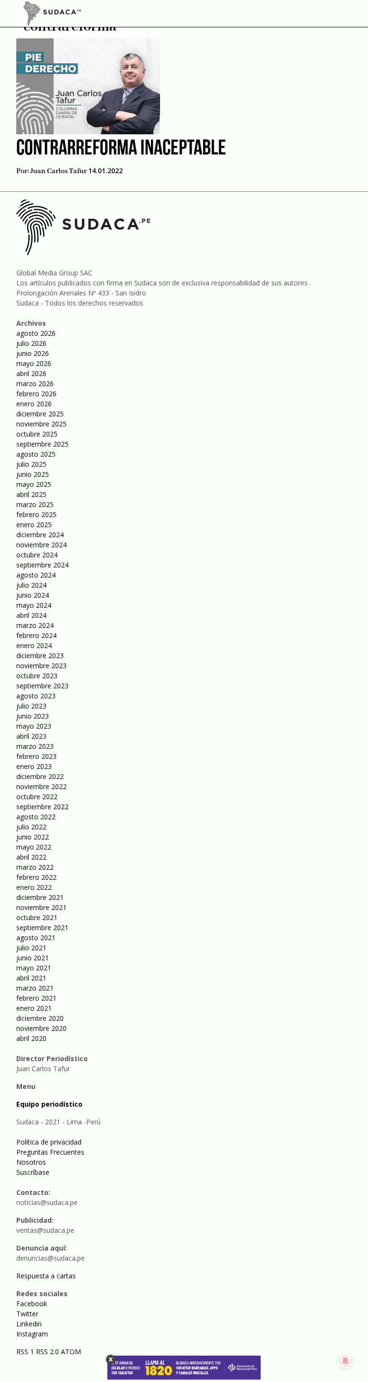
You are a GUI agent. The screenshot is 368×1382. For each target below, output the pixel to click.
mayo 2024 (33, 605)
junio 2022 (32, 836)
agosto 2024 (36, 574)
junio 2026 (32, 353)
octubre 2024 (37, 554)
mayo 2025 (33, 484)
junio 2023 (32, 716)
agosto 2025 (36, 454)
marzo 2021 (35, 987)
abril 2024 (31, 615)
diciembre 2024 (40, 534)
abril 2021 (31, 977)
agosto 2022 (36, 816)
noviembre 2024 (41, 544)
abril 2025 (31, 494)
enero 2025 (34, 524)
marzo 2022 (35, 867)
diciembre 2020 (40, 1018)
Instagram (32, 1333)
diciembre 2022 (40, 776)
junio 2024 (32, 595)
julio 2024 (31, 585)
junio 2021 (32, 957)
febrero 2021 (36, 998)
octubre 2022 (37, 796)
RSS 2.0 (47, 1351)
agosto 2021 (36, 937)
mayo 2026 (33, 363)
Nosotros (31, 1162)
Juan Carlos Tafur (58, 171)
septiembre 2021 (42, 927)
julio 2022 (31, 826)
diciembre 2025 (40, 413)
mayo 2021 (33, 967)
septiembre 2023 (42, 685)
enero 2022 (34, 887)
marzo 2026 (35, 383)
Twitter (27, 1313)
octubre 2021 (37, 917)
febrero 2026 (36, 393)
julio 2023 (31, 705)
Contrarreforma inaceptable (121, 149)
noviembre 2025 (41, 423)
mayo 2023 (33, 726)
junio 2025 (32, 474)
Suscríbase (32, 1172)
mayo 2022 (33, 846)
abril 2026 (31, 373)
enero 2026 (34, 403)
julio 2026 (31, 343)
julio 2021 (31, 947)
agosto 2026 (36, 333)
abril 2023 (31, 736)
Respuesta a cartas (46, 1275)
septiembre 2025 (42, 444)
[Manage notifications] (345, 1361)
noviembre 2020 (41, 1028)
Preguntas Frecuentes (50, 1152)
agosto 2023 (36, 695)
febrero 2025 (36, 514)
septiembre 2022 (42, 806)
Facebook (31, 1303)
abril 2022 (31, 857)
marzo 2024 (35, 625)
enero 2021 (34, 1008)
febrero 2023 (36, 756)
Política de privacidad (48, 1141)
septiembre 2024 (42, 564)
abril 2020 (31, 1038)
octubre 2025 (37, 433)
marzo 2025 (35, 504)
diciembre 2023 (40, 655)
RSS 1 (26, 1351)
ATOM (71, 1351)
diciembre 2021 (40, 897)
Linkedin (29, 1323)
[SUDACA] (52, 14)
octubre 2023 (37, 675)
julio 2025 (31, 464)
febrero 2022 (36, 877)
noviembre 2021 (41, 907)
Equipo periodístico (49, 1104)
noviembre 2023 (41, 665)
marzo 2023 (35, 746)
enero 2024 (34, 645)
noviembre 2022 (41, 786)
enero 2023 (34, 766)
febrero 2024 (36, 635)
